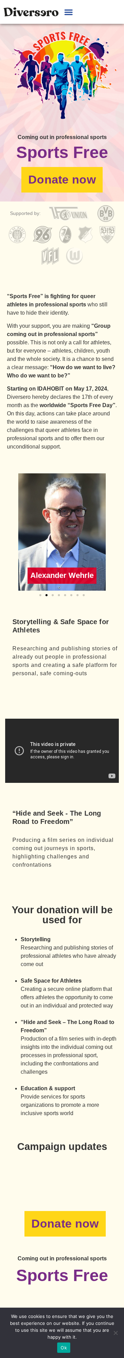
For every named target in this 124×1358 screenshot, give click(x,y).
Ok (64, 1347)
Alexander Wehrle (62, 575)
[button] (68, 12)
